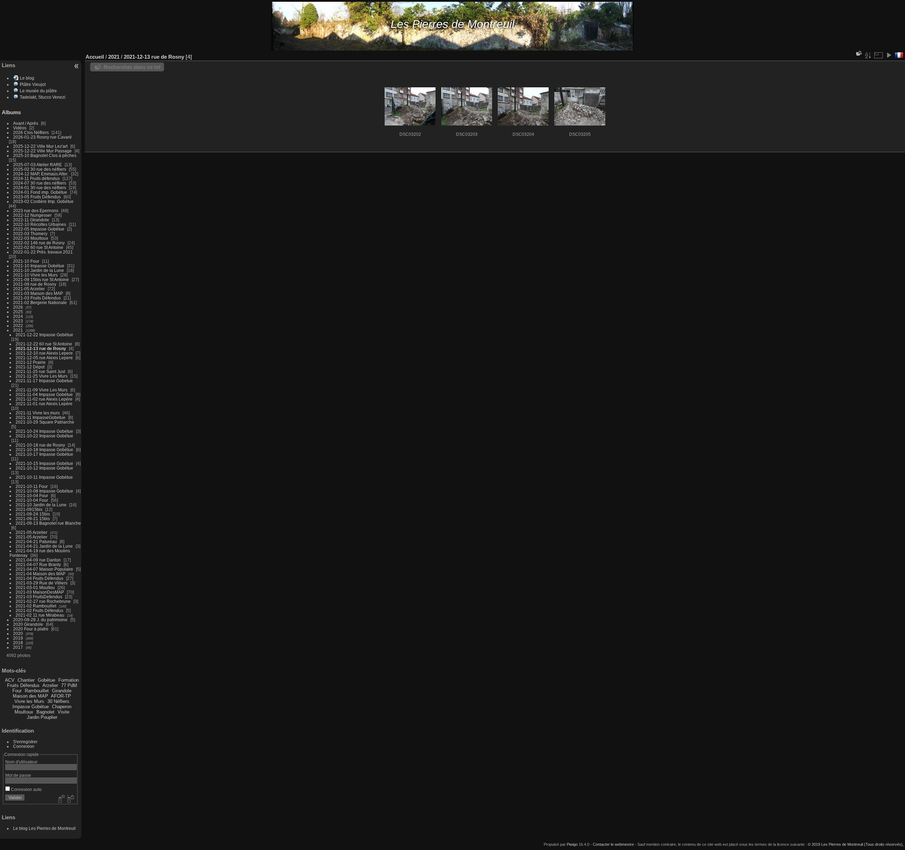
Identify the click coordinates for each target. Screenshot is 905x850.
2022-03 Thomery (30, 233)
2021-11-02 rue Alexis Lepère (44, 399)
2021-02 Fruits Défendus (39, 610)
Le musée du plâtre (38, 90)
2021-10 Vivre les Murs (35, 275)
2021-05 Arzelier (29, 288)
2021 (18, 330)
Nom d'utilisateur (21, 761)
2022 (18, 325)
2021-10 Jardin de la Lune (38, 270)
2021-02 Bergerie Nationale (40, 302)
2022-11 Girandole (31, 219)
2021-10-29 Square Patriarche (45, 422)
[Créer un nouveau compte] (60, 799)
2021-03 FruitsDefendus (39, 596)
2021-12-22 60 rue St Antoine (44, 344)
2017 (18, 647)
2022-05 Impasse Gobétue (38, 229)
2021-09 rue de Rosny (34, 284)
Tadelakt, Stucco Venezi (42, 97)
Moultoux (23, 712)
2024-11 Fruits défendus (36, 178)
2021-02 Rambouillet (36, 606)
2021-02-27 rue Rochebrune (43, 601)
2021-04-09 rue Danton (38, 560)
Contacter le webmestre (613, 844)
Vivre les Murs (29, 701)
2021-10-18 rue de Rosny (40, 445)
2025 (18, 311)
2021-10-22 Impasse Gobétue (44, 435)
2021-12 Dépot (30, 367)
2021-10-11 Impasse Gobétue (44, 477)
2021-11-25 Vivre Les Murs (42, 376)
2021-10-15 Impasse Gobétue (44, 463)
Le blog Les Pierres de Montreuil (44, 828)
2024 (18, 316)
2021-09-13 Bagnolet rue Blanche (48, 523)
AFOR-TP (61, 696)
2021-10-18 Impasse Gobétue (44, 449)
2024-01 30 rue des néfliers (40, 187)
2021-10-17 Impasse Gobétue (44, 454)
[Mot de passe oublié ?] (70, 799)
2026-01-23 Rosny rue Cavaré (42, 137)
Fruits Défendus (23, 685)
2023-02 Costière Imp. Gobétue (43, 201)
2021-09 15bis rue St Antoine (41, 279)
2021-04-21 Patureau (36, 541)
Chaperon (61, 706)
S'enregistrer (25, 741)
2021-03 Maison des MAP (38, 293)
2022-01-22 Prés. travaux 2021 (43, 252)
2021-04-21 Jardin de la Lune (44, 546)
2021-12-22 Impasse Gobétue (44, 334)
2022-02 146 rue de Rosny (39, 242)
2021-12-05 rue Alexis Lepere (44, 357)
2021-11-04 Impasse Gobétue (44, 394)
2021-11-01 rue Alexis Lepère (44, 403)
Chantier (26, 680)
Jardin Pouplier (42, 717)
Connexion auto (26, 789)
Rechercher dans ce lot (132, 67)
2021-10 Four (26, 261)
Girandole (61, 690)
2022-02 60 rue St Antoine (38, 247)
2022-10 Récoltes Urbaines (39, 224)
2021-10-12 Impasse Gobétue (44, 468)
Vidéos (20, 128)
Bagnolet (45, 712)
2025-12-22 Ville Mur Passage (42, 151)
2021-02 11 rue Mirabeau (40, 615)
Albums (11, 112)
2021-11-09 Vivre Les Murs (42, 390)
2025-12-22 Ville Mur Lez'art (40, 146)
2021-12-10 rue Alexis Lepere (44, 353)
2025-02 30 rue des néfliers (39, 169)
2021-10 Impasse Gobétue (38, 265)
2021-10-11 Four (32, 486)
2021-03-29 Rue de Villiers (42, 583)
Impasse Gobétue (30, 706)
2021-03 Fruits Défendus (37, 298)
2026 (18, 307)
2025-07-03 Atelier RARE (37, 164)
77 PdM (69, 685)
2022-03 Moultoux (30, 238)
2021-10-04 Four (32, 495)
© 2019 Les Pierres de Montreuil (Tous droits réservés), (856, 844)
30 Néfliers (58, 701)
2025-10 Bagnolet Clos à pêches (44, 155)
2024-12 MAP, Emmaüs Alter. (40, 173)
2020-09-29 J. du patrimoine (40, 619)
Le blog (27, 78)
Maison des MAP (30, 696)
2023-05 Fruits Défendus (37, 196)
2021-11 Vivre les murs (38, 413)
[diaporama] (888, 55)
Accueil (95, 57)
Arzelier (50, 685)
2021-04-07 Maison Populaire (44, 569)
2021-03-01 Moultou (35, 587)
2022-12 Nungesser (32, 215)
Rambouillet (37, 690)
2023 (18, 321)
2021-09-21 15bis (33, 518)
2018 (18, 642)
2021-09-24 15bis (33, 514)
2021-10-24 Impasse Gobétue (44, 431)
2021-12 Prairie (31, 362)
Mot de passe (18, 775)
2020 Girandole (28, 624)
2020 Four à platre (30, 629)
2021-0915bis (29, 509)
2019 (18, 638)
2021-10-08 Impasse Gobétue (44, 491)
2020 (18, 633)
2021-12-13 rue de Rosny (41, 348)
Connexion (23, 746)
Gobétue (46, 680)
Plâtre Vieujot (33, 84)
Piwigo (572, 844)
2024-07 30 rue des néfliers (39, 183)
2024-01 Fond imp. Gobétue (40, 192)
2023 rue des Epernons (35, 210)
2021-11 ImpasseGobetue (40, 417)
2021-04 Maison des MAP (40, 573)
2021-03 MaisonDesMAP (40, 592)
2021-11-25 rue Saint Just (40, 371)
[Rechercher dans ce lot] (858, 53)
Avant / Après (25, 123)
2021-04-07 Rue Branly (38, 564)
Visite (63, 712)
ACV (9, 680)
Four (17, 690)
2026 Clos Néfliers (31, 132)
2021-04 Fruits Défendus (39, 578)
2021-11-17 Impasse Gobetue (44, 380)
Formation (68, 680)
